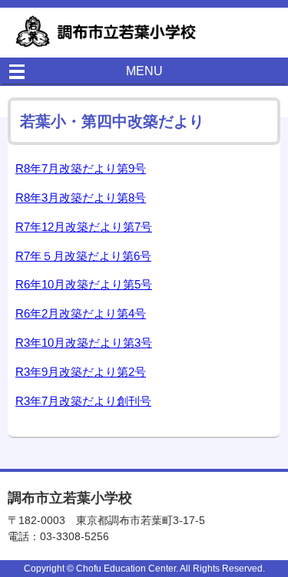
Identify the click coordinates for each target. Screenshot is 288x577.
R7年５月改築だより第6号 (83, 255)
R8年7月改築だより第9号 (80, 168)
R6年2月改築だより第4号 (80, 313)
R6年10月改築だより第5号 (83, 284)
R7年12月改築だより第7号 (83, 226)
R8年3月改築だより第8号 (80, 197)
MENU (144, 70)
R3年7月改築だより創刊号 (83, 400)
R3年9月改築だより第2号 (80, 371)
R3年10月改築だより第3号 (83, 342)
